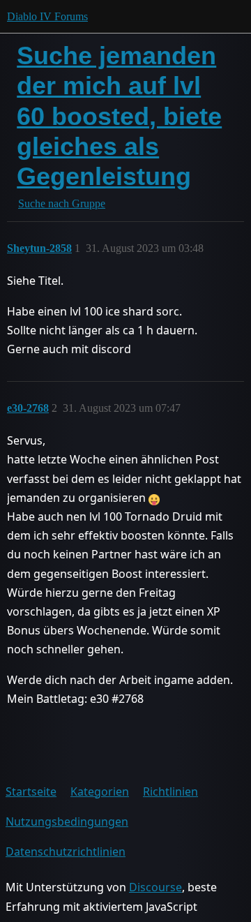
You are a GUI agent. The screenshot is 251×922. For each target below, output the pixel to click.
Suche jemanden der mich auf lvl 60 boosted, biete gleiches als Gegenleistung (119, 116)
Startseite (31, 791)
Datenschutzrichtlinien (66, 851)
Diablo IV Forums (47, 16)
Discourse (155, 887)
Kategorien (99, 791)
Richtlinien (170, 791)
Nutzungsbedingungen (67, 821)
